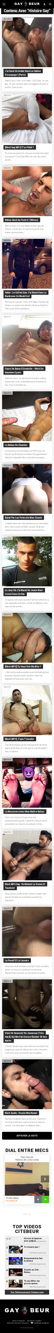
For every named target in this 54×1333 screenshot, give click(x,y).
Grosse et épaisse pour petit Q (33, 1239)
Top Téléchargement (27, 1292)
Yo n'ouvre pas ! (31, 1247)
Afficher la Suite (27, 1135)
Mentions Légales (34, 1321)
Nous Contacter (18, 1321)
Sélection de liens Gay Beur (18, 1323)
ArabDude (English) (41, 1323)
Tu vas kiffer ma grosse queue (32, 1282)
